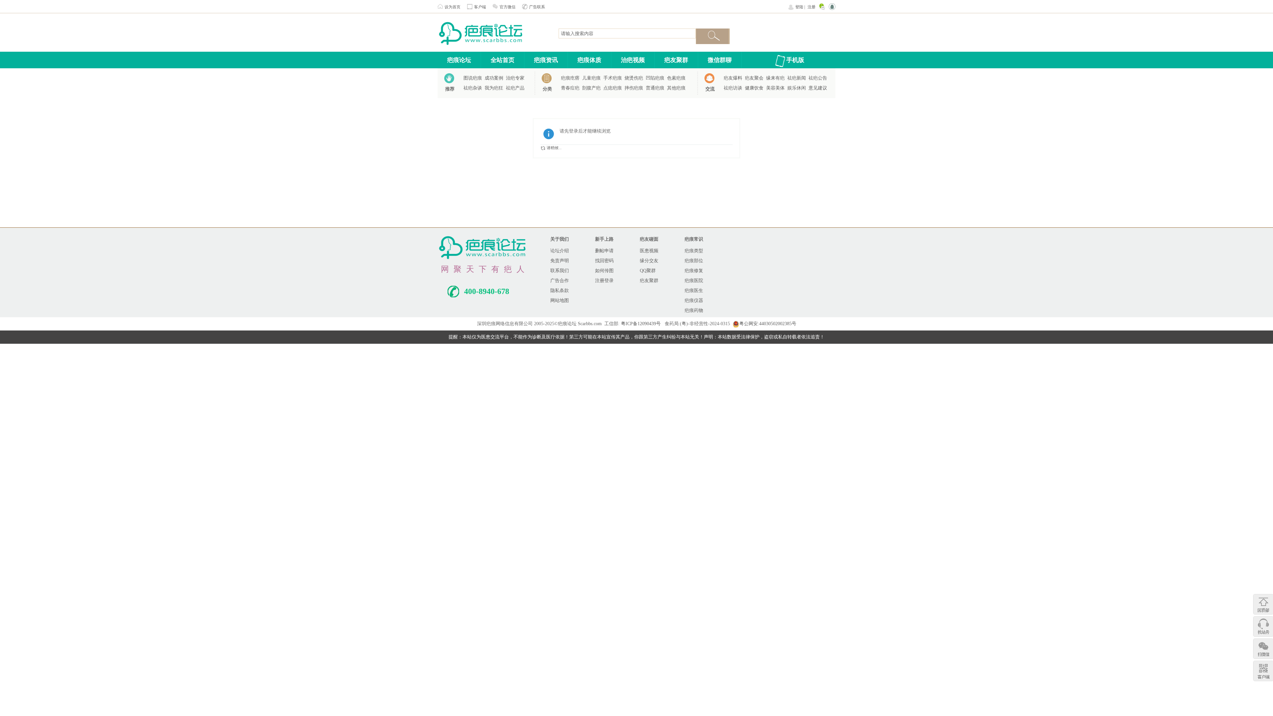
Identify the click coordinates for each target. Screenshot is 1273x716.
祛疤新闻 (796, 78)
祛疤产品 (515, 88)
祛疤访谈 (733, 88)
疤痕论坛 (459, 60)
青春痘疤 (570, 88)
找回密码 (604, 260)
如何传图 (604, 270)
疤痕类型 (694, 250)
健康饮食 (754, 88)
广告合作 (559, 280)
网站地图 (559, 300)
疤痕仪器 (694, 300)
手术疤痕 (612, 78)
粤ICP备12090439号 (641, 323)
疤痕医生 (694, 290)
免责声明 (559, 260)
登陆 (799, 7)
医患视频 (649, 250)
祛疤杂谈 (472, 88)
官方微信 (507, 7)
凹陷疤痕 (655, 78)
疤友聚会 (754, 78)
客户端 (480, 7)
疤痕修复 (694, 270)
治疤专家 (515, 78)
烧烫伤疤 (634, 78)
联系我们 (559, 270)
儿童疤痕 (591, 78)
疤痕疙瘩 (570, 78)
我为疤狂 (494, 88)
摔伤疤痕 (634, 88)
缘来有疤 (775, 78)
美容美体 (775, 88)
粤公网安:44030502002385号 (767, 323)
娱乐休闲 (796, 88)
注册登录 (604, 280)
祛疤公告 (818, 78)
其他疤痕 (676, 88)
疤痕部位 (694, 260)
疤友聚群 (676, 60)
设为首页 (452, 7)
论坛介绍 (559, 250)
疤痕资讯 (546, 60)
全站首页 (503, 60)
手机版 (795, 60)
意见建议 (818, 88)
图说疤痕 (472, 78)
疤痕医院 (694, 280)
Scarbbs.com (590, 323)
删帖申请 (604, 250)
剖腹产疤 (591, 88)
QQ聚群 (648, 270)
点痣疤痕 (612, 88)
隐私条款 (559, 290)
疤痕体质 (589, 60)
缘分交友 (649, 260)
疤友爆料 (733, 78)
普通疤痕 (655, 88)
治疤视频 (633, 60)
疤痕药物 (694, 310)
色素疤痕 (676, 78)
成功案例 (494, 78)
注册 (812, 7)
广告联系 (537, 7)
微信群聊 (720, 60)
